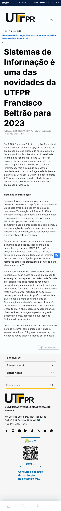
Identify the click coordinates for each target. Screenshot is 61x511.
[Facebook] (6, 430)
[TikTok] (32, 430)
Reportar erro (51, 347)
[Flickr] (13, 430)
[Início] (21, 18)
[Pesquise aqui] (52, 385)
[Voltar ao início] (20, 399)
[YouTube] (45, 430)
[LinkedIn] (26, 430)
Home (4, 31)
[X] (38, 430)
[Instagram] (19, 430)
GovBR (5, 3)
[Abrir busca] (51, 19)
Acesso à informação (41, 3)
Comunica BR (21, 3)
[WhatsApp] (51, 430)
